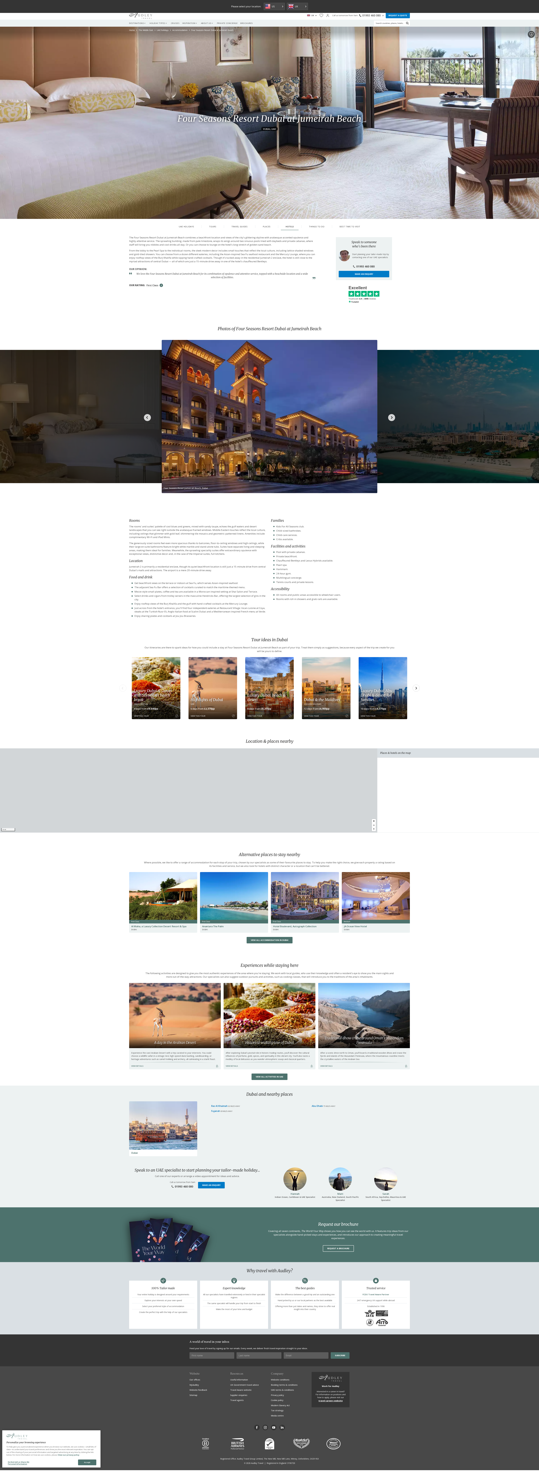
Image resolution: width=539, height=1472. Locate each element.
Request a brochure (338, 1248)
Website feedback (198, 1389)
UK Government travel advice (244, 1384)
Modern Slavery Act (280, 1405)
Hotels (290, 226)
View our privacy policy (68, 1455)
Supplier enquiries (238, 1395)
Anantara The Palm (213, 926)
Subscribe (340, 1355)
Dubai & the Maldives (322, 699)
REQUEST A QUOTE (398, 15)
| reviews (362, 298)
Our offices (194, 1379)
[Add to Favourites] (531, 34)
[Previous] (122, 688)
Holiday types (157, 23)
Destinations (136, 23)
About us (206, 23)
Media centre (277, 1415)
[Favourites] (321, 15)
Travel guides (239, 226)
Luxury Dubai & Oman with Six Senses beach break (153, 695)
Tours (212, 226)
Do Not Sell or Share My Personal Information (18, 1463)
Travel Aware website (241, 1389)
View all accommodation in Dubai (269, 940)
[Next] (416, 688)
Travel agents (237, 1400)
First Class (152, 285)
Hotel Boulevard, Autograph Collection (295, 926)
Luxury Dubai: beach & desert (266, 697)
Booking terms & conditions (284, 1384)
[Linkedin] (282, 1427)
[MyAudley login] (327, 15)
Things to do (316, 226)
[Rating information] (161, 285)
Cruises (175, 23)
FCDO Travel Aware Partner (376, 1294)
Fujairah (215, 1111)
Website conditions (280, 1379)
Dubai (134, 1152)
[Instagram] (265, 1427)
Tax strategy (277, 1410)
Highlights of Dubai (207, 699)
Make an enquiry (364, 274)
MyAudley (194, 1384)
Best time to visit (350, 226)
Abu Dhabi (317, 1106)
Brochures (246, 23)
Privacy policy (277, 1395)
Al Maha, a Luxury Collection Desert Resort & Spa (158, 926)
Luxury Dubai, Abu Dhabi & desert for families (376, 695)
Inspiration (188, 23)
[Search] (407, 23)
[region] (188, 790)
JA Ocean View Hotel (355, 926)
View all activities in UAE (269, 1076)
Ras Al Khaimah (219, 1106)
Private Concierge (227, 23)
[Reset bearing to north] (374, 829)
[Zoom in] (374, 821)
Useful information (239, 1379)
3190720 (291, 1463)
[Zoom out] (374, 825)
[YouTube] (274, 1427)
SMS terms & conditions (282, 1389)
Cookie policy (277, 1400)
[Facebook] (257, 1427)
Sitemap (193, 1395)
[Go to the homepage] (140, 15)
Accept (87, 1462)
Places (266, 226)
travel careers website (330, 1400)
